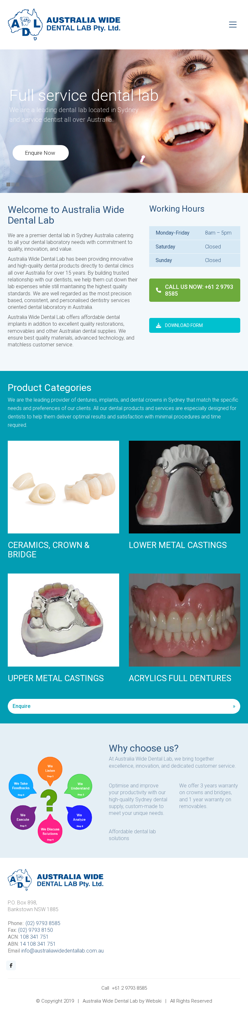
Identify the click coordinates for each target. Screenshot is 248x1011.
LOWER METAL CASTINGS (178, 545)
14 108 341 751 (38, 944)
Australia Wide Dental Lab (110, 1001)
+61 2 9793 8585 (129, 988)
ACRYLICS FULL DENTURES (180, 678)
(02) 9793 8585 (43, 923)
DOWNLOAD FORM (184, 325)
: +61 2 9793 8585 (199, 290)
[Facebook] (11, 965)
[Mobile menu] (233, 24)
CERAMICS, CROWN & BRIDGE (48, 550)
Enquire (21, 706)
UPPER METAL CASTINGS (56, 678)
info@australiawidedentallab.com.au (62, 951)
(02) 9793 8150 (35, 930)
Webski (153, 1001)
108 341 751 (34, 937)
